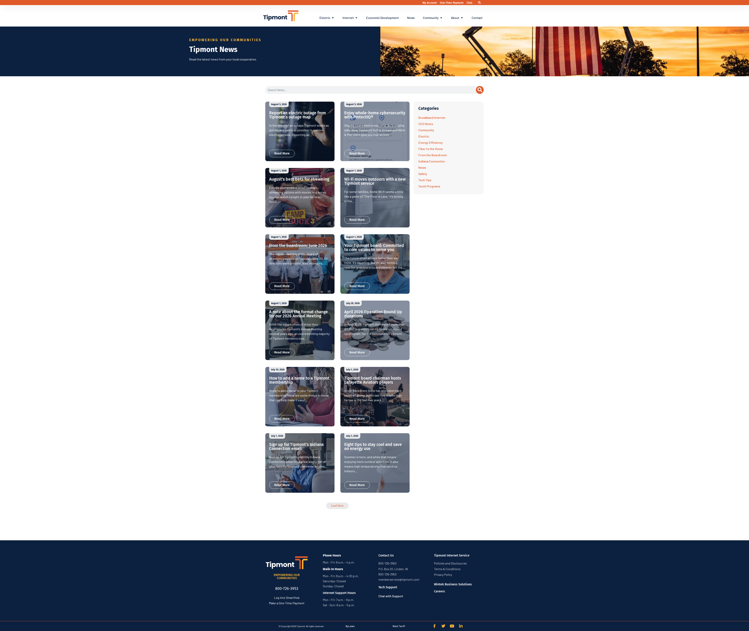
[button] (479, 2)
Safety (422, 174)
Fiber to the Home (430, 149)
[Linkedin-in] (461, 626)
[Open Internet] (356, 17)
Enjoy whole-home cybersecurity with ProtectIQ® (374, 115)
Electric (423, 136)
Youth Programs (429, 186)
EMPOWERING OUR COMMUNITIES (287, 576)
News (422, 167)
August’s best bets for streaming (299, 179)
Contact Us (386, 555)
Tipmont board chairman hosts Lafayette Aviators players (372, 380)
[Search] (480, 90)
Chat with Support (390, 596)
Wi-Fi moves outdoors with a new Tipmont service (375, 181)
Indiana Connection (431, 161)
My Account (430, 2)
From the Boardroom (432, 155)
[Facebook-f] (434, 626)
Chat (469, 2)
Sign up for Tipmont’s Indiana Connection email (296, 446)
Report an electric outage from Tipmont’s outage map (297, 115)
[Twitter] (443, 626)
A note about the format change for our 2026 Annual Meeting (298, 314)
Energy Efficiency (430, 142)
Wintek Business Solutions (453, 584)
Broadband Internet (431, 117)
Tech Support (387, 587)
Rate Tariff (399, 626)
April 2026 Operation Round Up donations (373, 314)
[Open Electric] (332, 17)
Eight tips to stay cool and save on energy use (373, 446)
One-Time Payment (452, 2)
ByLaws (350, 626)
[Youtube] (452, 626)
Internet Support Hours (339, 593)
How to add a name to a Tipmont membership (299, 380)
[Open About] (461, 17)
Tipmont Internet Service (451, 555)
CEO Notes (425, 124)
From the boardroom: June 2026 (298, 245)
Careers (439, 591)
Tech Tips (424, 180)
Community (426, 130)
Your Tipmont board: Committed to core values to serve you (374, 247)
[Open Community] (441, 17)
